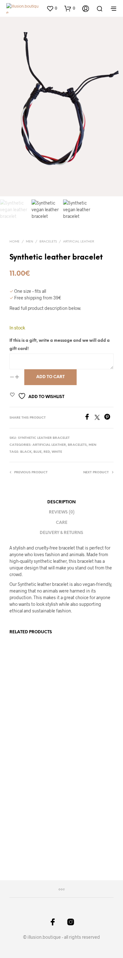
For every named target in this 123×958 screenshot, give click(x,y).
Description (61, 502)
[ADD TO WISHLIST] (54, 715)
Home (14, 241)
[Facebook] (89, 418)
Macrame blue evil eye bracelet (81, 833)
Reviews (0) (61, 512)
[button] (51, 8)
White (57, 452)
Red (47, 452)
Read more (23, 732)
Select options (81, 738)
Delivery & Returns (61, 533)
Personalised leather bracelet (28, 833)
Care (61, 523)
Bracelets (48, 241)
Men (29, 241)
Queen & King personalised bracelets (77, 716)
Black (26, 452)
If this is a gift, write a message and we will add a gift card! (59, 345)
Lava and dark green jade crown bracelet (28, 714)
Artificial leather (78, 241)
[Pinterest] (109, 418)
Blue (37, 452)
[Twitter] (99, 418)
